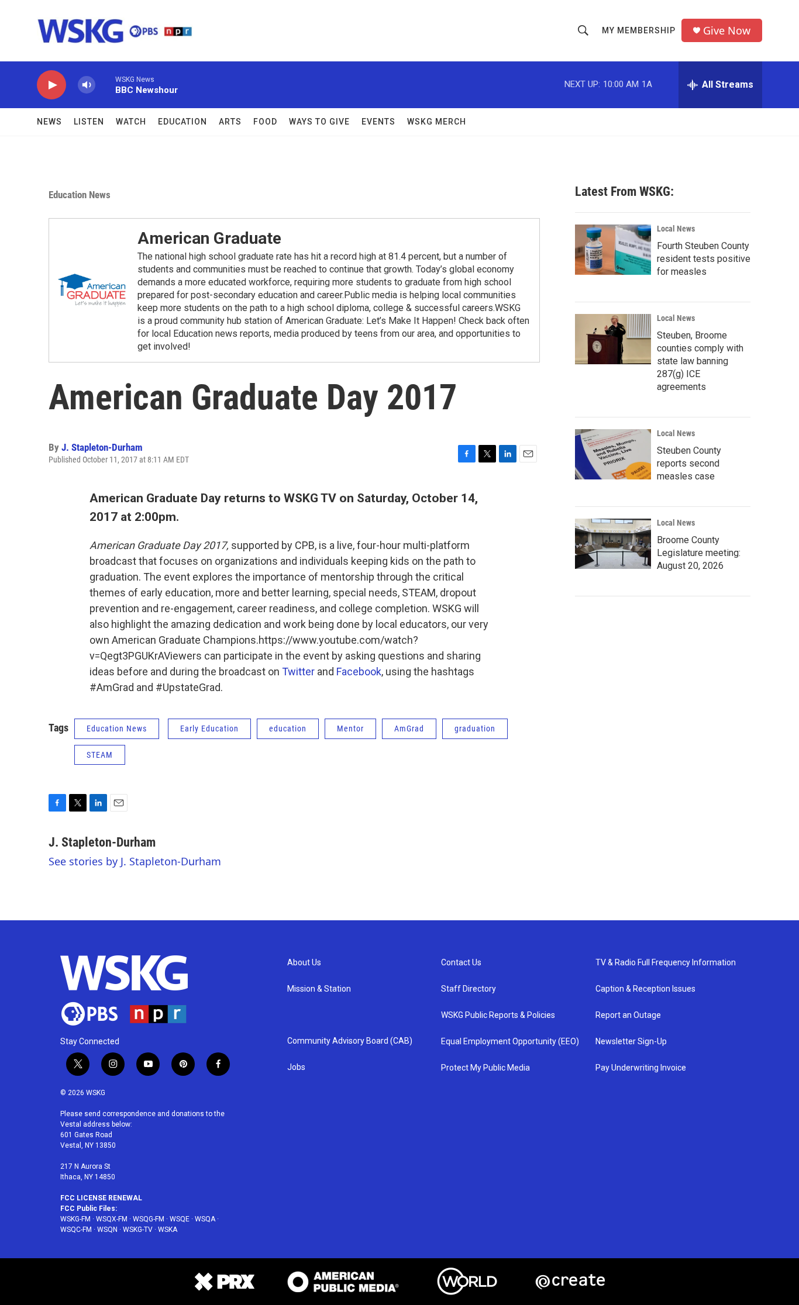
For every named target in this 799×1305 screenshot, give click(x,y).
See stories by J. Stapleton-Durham (135, 861)
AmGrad (409, 728)
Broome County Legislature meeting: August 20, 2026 (699, 552)
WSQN (107, 1229)
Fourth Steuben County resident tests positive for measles (703, 258)
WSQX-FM (112, 1219)
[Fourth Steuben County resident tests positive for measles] (613, 250)
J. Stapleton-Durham (102, 447)
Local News (676, 228)
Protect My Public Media (485, 1068)
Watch (131, 121)
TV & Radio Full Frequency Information (665, 962)
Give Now (726, 31)
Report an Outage (628, 1015)
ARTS (230, 121)
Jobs (296, 1067)
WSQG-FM (148, 1219)
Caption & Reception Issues (645, 989)
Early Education (209, 728)
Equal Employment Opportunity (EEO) (510, 1041)
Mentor (350, 728)
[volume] (87, 85)
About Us (304, 962)
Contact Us (461, 962)
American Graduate (209, 238)
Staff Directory (468, 989)
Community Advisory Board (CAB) (349, 1041)
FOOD (265, 121)
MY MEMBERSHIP (639, 30)
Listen (89, 121)
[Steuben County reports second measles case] (613, 454)
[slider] (105, 84)
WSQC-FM (76, 1229)
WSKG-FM (75, 1219)
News (49, 121)
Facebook (358, 671)
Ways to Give (319, 121)
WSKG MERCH (436, 121)
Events (378, 121)
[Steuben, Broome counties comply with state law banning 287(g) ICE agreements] (613, 339)
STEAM (100, 754)
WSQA (205, 1219)
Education (182, 121)
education (287, 728)
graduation (474, 728)
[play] (51, 85)
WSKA (167, 1229)
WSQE (180, 1219)
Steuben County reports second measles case (689, 463)
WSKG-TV (138, 1229)
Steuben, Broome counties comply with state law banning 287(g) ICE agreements (700, 361)
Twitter (298, 671)
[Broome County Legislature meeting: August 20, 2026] (613, 544)
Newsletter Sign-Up (631, 1041)
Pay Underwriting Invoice (640, 1068)
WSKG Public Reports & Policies (498, 1015)
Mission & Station (319, 989)
